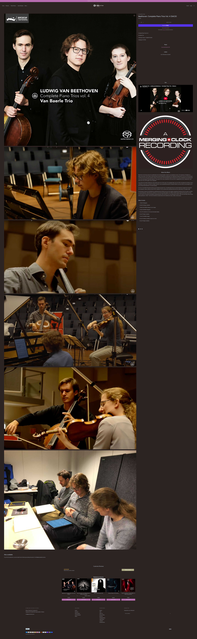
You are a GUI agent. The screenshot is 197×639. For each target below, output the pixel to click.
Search (187, 5)
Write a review (128, 569)
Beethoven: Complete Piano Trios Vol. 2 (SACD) (69, 594)
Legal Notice (102, 619)
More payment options (165, 27)
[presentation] (60, 587)
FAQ (100, 611)
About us (101, 613)
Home (3, 5)
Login (191, 5)
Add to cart (128, 599)
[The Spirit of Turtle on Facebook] (169, 629)
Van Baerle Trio (141, 14)
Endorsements (102, 622)
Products (7, 5)
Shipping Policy (102, 617)
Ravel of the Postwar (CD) (98, 593)
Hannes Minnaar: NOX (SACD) (113, 593)
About (26, 5)
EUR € (27, 628)
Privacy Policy (102, 614)
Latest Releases (20, 5)
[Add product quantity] (139, 22)
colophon (101, 620)
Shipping (164, 29)
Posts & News (13, 5)
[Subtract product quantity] (143, 22)
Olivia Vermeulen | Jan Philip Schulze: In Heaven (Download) (83, 594)
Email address (127, 612)
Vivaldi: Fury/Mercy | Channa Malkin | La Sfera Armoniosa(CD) (128, 594)
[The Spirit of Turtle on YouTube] (170, 629)
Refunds (101, 616)
